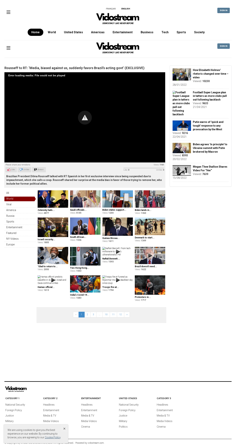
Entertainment (123, 32)
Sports (181, 32)
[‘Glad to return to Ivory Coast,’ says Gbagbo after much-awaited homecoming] (53, 255)
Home (35, 32)
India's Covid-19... (79, 295)
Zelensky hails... (46, 210)
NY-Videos (12, 238)
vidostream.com (96, 442)
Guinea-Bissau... (111, 238)
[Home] (118, 20)
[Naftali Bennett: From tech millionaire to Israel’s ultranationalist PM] (117, 251)
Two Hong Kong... (79, 268)
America (11, 210)
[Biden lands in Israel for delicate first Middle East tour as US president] (150, 199)
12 (120, 314)
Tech (165, 32)
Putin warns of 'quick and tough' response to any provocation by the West (208, 126)
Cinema (85, 426)
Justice (9, 415)
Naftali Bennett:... (111, 258)
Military (9, 421)
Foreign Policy (13, 410)
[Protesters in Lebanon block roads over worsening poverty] (150, 285)
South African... (78, 237)
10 (106, 314)
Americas (98, 32)
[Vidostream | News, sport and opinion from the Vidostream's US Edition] (29, 389)
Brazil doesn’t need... (146, 266)
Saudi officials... (78, 210)
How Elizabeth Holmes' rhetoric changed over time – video (210, 74)
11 (113, 314)
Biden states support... (114, 210)
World (52, 32)
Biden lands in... (143, 210)
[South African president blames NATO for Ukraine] (85, 226)
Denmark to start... (145, 237)
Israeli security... (46, 239)
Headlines (49, 404)
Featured (11, 233)
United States (73, 32)
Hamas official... (46, 287)
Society (199, 32)
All (7, 192)
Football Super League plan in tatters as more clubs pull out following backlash (210, 96)
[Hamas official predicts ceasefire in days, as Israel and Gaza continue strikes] (53, 280)
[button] (85, 118)
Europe (10, 244)
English (125, 9)
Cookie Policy (52, 437)
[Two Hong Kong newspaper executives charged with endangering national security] (85, 256)
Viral (8, 204)
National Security (15, 404)
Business (147, 32)
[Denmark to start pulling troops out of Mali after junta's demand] (150, 226)
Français (111, 9)
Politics (123, 426)
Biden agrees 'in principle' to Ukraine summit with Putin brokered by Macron (210, 148)
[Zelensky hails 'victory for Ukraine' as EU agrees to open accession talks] (53, 199)
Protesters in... (143, 297)
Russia (10, 215)
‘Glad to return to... (48, 266)
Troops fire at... (110, 287)
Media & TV (49, 415)
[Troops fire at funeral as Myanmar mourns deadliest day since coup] (117, 280)
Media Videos (51, 421)
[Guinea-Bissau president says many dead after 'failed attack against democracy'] (117, 226)
